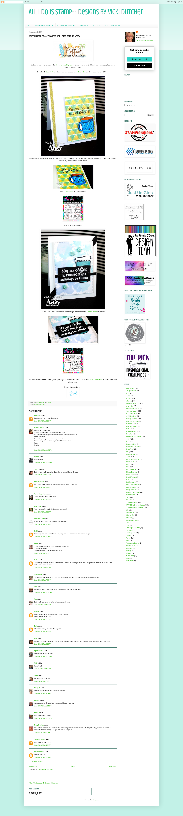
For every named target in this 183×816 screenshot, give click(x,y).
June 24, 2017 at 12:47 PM (43, 592)
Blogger (95, 800)
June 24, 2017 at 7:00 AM (42, 580)
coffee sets (81, 72)
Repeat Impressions (133, 492)
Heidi (36, 531)
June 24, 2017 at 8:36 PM (42, 644)
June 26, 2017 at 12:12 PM (43, 706)
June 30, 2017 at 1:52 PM (42, 757)
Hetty (36, 543)
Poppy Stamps (131, 487)
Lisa (35, 638)
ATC (127, 393)
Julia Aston (38, 574)
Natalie (36, 611)
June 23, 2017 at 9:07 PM (42, 524)
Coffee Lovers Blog (95, 380)
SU (127, 510)
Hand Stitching (131, 444)
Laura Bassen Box (132, 459)
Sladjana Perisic (40, 739)
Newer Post (33, 766)
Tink (35, 663)
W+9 (127, 540)
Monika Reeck (39, 428)
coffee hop (37, 404)
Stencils (129, 518)
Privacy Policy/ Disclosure (113, 25)
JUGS (128, 457)
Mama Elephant (131, 472)
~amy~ (36, 469)
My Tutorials (97, 25)
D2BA (43, 404)
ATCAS (128, 398)
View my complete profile (144, 40)
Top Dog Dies (131, 533)
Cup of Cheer (68, 191)
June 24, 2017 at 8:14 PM (42, 632)
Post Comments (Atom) (45, 770)
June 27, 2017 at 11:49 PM (43, 733)
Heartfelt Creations (132, 447)
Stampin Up (130, 515)
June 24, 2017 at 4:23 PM (42, 605)
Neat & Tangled (131, 477)
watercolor (129, 561)
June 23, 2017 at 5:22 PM (42, 475)
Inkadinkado (130, 454)
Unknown (37, 415)
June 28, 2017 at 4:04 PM (42, 745)
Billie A (36, 700)
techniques (130, 556)
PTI (127, 480)
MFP (127, 464)
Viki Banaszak (39, 752)
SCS (127, 497)
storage (128, 553)
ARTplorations (131, 391)
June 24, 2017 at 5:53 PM (42, 619)
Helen (36, 560)
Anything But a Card (133, 403)
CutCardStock (131, 426)
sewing (128, 551)
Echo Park (129, 434)
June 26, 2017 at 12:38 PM (43, 718)
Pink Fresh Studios (132, 485)
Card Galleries (84, 25)
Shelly (36, 675)
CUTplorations (131, 416)
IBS (127, 452)
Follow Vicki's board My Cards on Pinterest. (43, 783)
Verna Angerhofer (40, 494)
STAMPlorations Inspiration (135, 505)
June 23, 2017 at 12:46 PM (43, 462)
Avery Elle (129, 406)
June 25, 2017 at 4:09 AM (42, 669)
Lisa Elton (37, 506)
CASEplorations (131, 414)
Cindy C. (37, 688)
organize (129, 548)
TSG (127, 525)
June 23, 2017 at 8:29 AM (42, 421)
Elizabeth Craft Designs (134, 436)
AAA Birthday (130, 388)
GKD (128, 439)
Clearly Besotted (132, 419)
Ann (35, 587)
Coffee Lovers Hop (132, 421)
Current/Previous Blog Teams (66, 25)
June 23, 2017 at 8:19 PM (42, 512)
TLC (127, 523)
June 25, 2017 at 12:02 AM (43, 656)
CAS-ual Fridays (131, 411)
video (128, 558)
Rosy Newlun (39, 725)
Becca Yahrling (39, 481)
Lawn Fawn (130, 462)
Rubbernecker (131, 495)
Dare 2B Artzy (51, 72)
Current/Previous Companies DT (44, 25)
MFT (127, 467)
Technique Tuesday (133, 528)
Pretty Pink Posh (131, 490)
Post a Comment (37, 762)
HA (127, 441)
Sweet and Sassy (132, 520)
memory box (130, 545)
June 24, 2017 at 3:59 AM (42, 553)
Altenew (129, 401)
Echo (36, 626)
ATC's (128, 396)
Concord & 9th (131, 424)
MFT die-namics (131, 469)
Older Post (112, 766)
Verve (128, 538)
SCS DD (129, 500)
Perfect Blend (92, 312)
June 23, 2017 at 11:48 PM (43, 537)
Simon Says (130, 513)
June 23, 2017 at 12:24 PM (43, 450)
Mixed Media (130, 474)
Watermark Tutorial (132, 543)
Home (28, 25)
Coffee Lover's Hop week (64, 65)
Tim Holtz (129, 530)
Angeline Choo (39, 518)
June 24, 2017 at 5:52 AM (42, 568)
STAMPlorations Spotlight (135, 507)
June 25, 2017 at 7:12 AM (42, 681)
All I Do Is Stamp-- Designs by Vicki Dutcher (86, 12)
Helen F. (37, 712)
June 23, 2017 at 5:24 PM (42, 487)
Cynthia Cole (38, 651)
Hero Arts (129, 449)
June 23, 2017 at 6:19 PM (42, 499)
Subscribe (139, 65)
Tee (35, 599)
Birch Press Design (132, 408)
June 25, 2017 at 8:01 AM (42, 693)
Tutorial (128, 535)
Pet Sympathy (131, 482)
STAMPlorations (131, 502)
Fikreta (36, 457)
